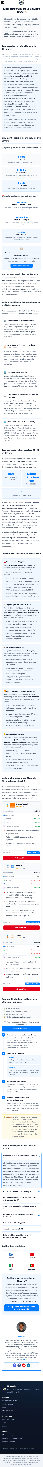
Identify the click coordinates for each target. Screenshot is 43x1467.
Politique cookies (8, 1442)
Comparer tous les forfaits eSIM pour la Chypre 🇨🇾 (21, 1308)
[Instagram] (14, 1365)
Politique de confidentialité (12, 1438)
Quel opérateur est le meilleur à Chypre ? (19, 1207)
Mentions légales (8, 1435)
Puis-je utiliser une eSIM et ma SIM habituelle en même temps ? (17, 1236)
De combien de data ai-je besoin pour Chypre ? (18, 1215)
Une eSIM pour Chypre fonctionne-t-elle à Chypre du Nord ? (19, 1199)
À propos (5, 1423)
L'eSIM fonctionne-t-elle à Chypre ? (17, 1192)
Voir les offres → (21, 858)
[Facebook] (19, 1365)
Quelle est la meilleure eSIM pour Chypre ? (20, 1156)
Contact (5, 1426)
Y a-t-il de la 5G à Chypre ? (14, 1223)
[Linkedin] (28, 1365)
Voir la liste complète (21, 1029)
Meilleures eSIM (8, 1411)
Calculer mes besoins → (21, 266)
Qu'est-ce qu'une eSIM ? (13, 1229)
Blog (4, 1407)
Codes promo (7, 1404)
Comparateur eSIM (9, 1401)
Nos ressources (8, 1420)
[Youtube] (24, 1365)
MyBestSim (11, 1386)
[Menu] (2, 2)
